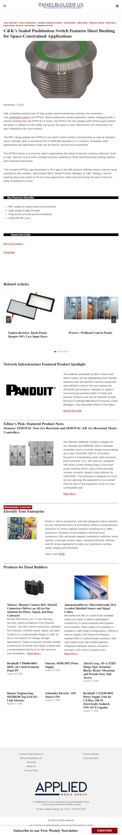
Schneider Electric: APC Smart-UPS (61, 695)
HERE (62, 553)
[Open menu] (117, 5)
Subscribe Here (90, 758)
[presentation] (31, 308)
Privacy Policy (31, 770)
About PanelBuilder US (31, 758)
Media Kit (31, 766)
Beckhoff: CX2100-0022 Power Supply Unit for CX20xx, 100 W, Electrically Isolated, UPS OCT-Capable (98, 700)
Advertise (31, 762)
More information (14, 243)
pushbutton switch (19, 117)
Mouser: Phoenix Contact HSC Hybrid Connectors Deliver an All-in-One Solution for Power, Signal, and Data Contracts (32, 610)
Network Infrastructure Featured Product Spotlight (44, 364)
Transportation (45, 26)
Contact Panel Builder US (31, 754)
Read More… (34, 653)
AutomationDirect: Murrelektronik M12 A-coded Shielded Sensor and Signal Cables (90, 608)
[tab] (55, 351)
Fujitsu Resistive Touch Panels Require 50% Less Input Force (27, 335)
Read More (69, 493)
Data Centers (10, 23)
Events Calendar (91, 754)
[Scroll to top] (116, 826)
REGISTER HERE (72, 410)
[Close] (119, 829)
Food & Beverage (27, 23)
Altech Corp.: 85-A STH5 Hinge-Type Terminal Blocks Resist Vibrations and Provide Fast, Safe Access (99, 670)
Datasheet (9, 252)
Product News (97, 23)
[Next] (113, 319)
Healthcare (70, 23)
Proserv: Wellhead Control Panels (90, 333)
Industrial (82, 23)
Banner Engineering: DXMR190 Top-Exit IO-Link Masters (22, 696)
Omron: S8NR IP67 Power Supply (62, 665)
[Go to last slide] (8, 319)
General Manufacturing (50, 23)
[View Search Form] (4, 5)
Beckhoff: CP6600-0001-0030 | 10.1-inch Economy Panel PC (23, 667)
